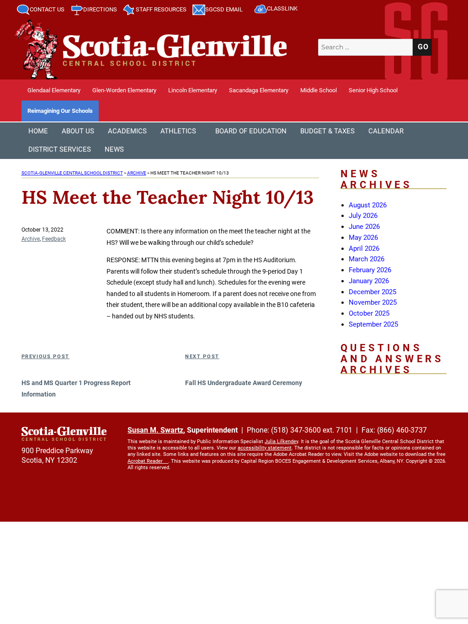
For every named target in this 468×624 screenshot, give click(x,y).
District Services (59, 149)
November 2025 (373, 302)
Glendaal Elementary (53, 90)
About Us (78, 131)
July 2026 (363, 216)
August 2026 (368, 205)
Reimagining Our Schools (60, 110)
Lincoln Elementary (192, 90)
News (114, 149)
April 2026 (364, 248)
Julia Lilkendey (281, 441)
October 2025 (369, 313)
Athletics (178, 131)
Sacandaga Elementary (258, 90)
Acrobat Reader (145, 461)
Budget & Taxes (327, 131)
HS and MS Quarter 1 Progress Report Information (76, 388)
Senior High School (373, 90)
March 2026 (366, 259)
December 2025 (372, 292)
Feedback (54, 239)
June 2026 (364, 226)
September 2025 (373, 324)
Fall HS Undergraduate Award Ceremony (243, 382)
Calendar (386, 131)
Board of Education (251, 131)
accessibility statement (265, 448)
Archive (30, 239)
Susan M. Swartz (155, 430)
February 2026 (370, 270)
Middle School (318, 90)
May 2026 (363, 237)
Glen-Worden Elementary (124, 90)
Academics (127, 131)
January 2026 (369, 281)
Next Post (202, 357)
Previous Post (45, 357)
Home (38, 131)
